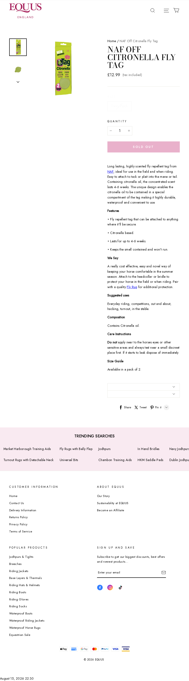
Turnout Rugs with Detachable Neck (28, 460)
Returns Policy (18, 517)
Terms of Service (20, 531)
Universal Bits (69, 460)
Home (111, 41)
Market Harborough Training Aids (27, 449)
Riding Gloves (18, 599)
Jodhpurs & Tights (21, 557)
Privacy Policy (18, 524)
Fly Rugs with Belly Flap (76, 449)
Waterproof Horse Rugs (25, 627)
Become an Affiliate (110, 510)
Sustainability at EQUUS (112, 503)
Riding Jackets (18, 571)
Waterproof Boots (20, 613)
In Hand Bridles (148, 449)
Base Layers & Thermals (25, 578)
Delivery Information (22, 510)
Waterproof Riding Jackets (26, 620)
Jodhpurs (104, 449)
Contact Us (16, 503)
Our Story (103, 496)
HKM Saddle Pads (150, 460)
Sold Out (143, 147)
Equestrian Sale (19, 635)
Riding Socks (18, 606)
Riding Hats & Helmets (24, 585)
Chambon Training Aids (115, 460)
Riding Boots (17, 592)
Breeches (15, 564)
